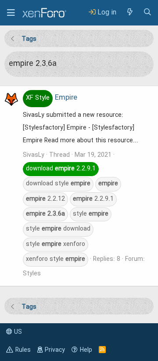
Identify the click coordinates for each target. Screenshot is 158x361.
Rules (23, 350)
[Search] (147, 12)
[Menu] (11, 12)
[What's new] (129, 12)
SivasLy (33, 155)
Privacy (55, 350)
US (17, 332)
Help (86, 350)
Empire (51, 98)
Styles (32, 273)
